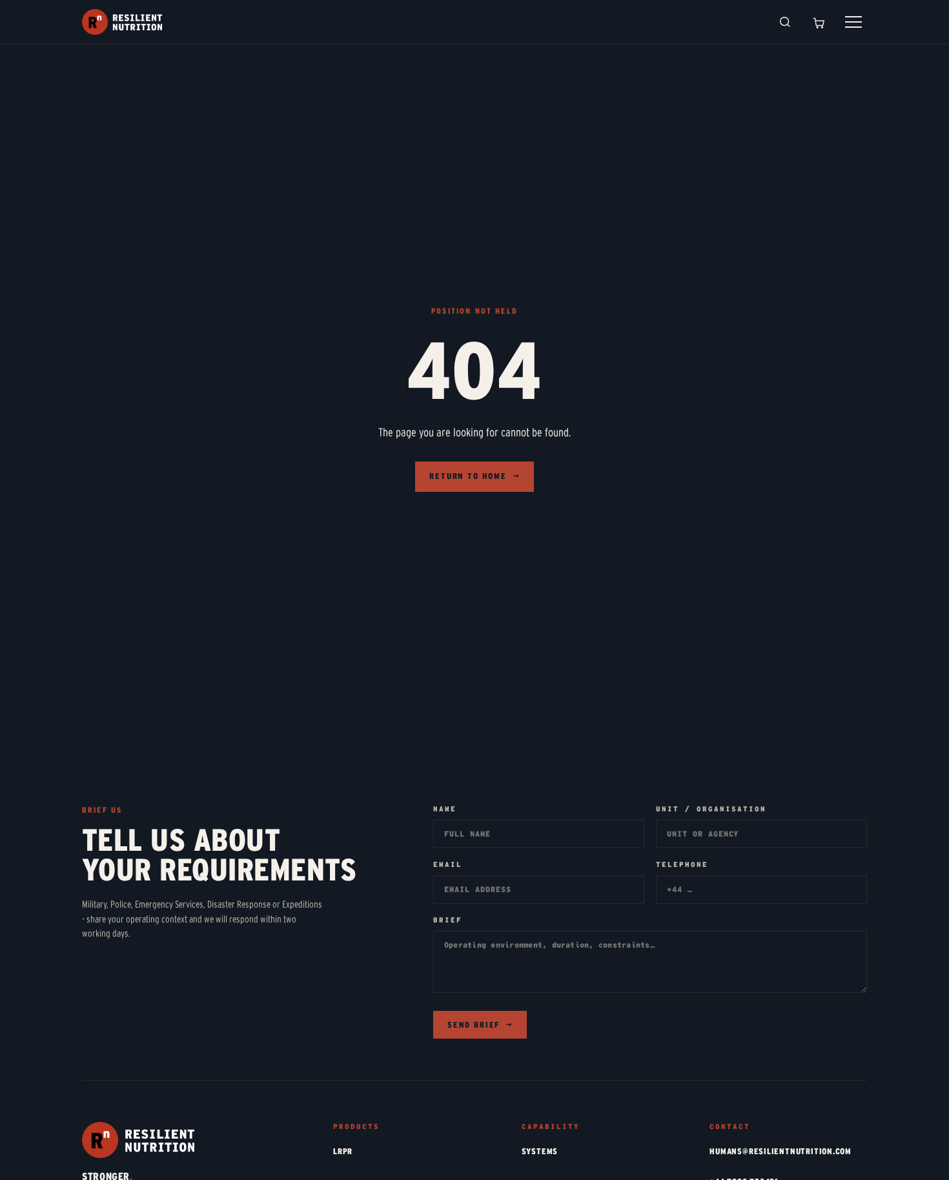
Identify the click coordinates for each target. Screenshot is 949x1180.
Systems (540, 1151)
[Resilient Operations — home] (122, 22)
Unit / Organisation (711, 809)
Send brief (480, 1025)
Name (444, 809)
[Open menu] (853, 22)
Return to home (474, 476)
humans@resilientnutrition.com (780, 1151)
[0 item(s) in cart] (818, 22)
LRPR (342, 1151)
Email (447, 864)
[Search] (785, 22)
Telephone (682, 864)
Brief (447, 920)
